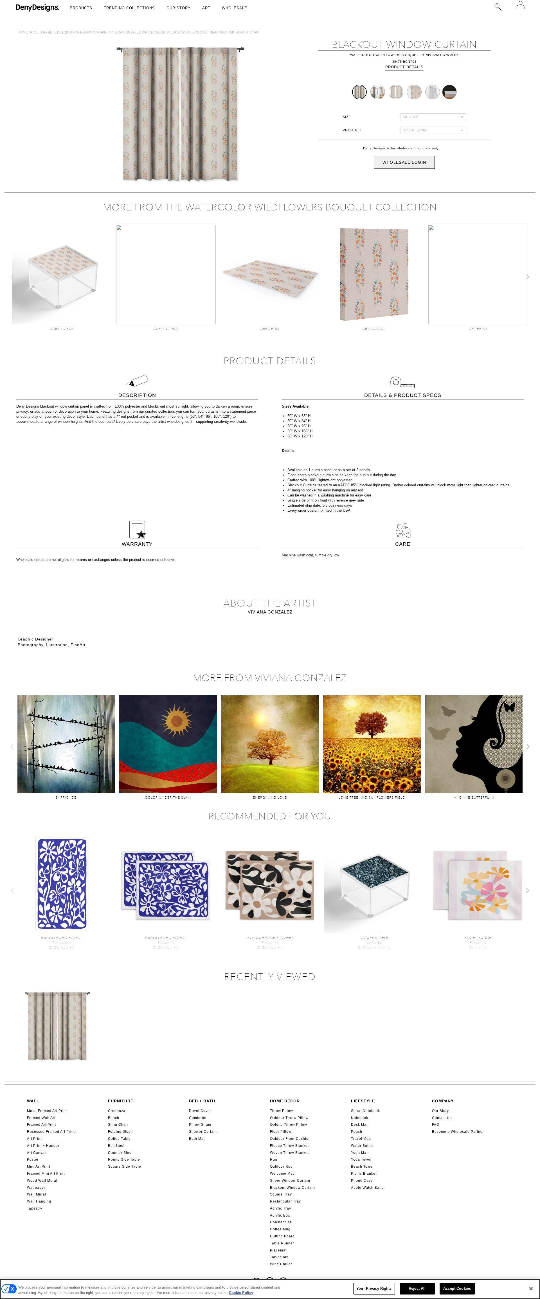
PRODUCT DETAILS (404, 67)
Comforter (198, 1118)
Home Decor (285, 1101)
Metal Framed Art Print (47, 1111)
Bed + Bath (202, 1101)
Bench (113, 1118)
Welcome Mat (282, 1174)
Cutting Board (282, 1236)
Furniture (120, 1101)
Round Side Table (124, 1159)
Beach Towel (362, 1166)
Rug (273, 1159)
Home (23, 32)
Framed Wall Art (41, 1118)
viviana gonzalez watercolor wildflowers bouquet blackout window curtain (184, 32)
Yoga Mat (359, 1153)
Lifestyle (363, 1101)
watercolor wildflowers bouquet (384, 55)
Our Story (178, 8)
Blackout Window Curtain (292, 1188)
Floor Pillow (280, 1132)
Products (81, 8)
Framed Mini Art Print (46, 1174)
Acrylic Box (280, 1215)
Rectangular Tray (285, 1201)
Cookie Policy (241, 1293)
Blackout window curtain (82, 32)
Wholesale (234, 8)
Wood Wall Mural (42, 1181)
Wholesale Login (404, 162)
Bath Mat (197, 1139)
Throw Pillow (281, 1111)
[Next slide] (527, 277)
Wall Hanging (39, 1201)
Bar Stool (116, 1146)
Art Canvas (37, 1153)
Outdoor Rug (281, 1166)
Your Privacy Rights (374, 1288)
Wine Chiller (281, 1264)
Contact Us (442, 1118)
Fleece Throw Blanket (289, 1146)
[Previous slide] (12, 277)
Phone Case (362, 1181)
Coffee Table (119, 1139)
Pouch (356, 1132)
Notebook (359, 1118)
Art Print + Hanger (43, 1146)
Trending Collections (129, 8)
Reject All (417, 1288)
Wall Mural (36, 1194)
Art (206, 8)
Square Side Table (124, 1166)
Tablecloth (279, 1257)
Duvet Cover (200, 1111)
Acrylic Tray (280, 1208)
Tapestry (34, 1208)
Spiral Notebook (365, 1111)
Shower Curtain (203, 1132)
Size (347, 117)
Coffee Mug (280, 1229)
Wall (33, 1101)
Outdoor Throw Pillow (289, 1118)
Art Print (34, 1139)
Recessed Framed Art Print (51, 1132)
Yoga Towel (361, 1159)
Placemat (278, 1250)
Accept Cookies (457, 1288)
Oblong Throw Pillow (288, 1125)
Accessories (42, 32)
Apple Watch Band (367, 1188)
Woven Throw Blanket (289, 1153)
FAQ (435, 1125)
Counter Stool (120, 1153)
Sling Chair (118, 1125)
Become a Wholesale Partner (458, 1132)
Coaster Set (280, 1222)
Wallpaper (36, 1188)
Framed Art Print (41, 1125)
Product (352, 130)
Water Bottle (362, 1146)
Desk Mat (359, 1125)
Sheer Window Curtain (290, 1181)
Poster (33, 1159)
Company (443, 1101)
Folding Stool (120, 1132)
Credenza (116, 1111)
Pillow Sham (200, 1125)
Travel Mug (361, 1139)
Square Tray (281, 1194)
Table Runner (282, 1243)
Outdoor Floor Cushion (290, 1139)
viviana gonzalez (442, 55)
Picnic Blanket (364, 1174)
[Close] (531, 1288)
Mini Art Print (38, 1166)
